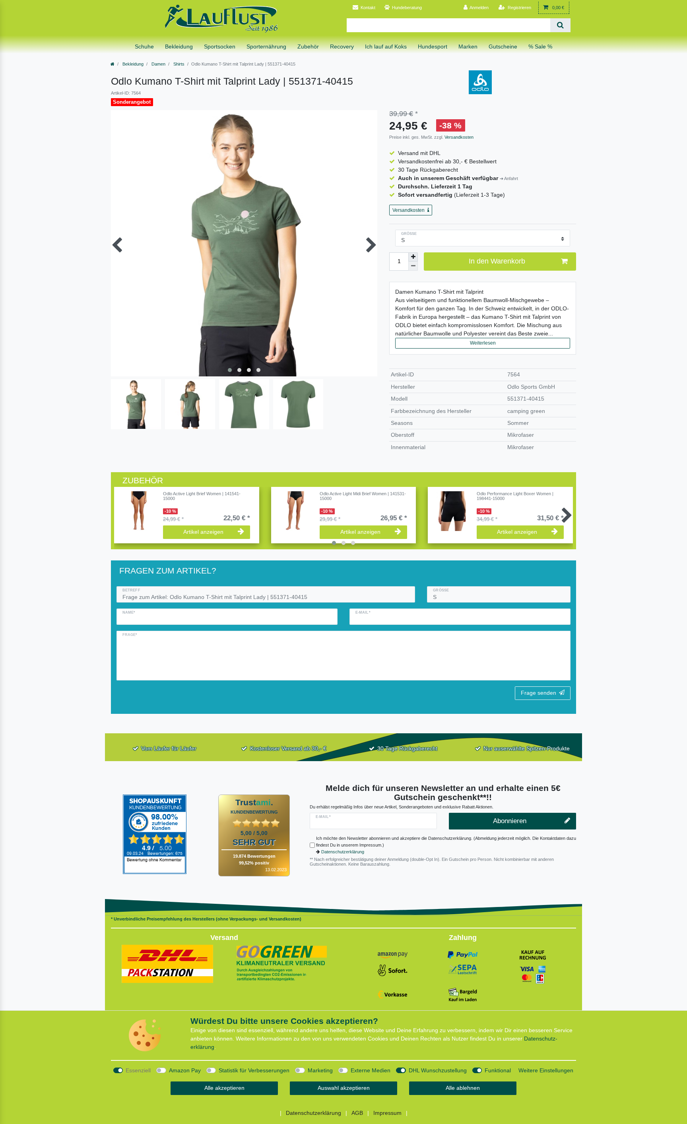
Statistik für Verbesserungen (254, 1070)
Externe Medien (370, 1070)
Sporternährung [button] (266, 46)
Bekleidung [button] (179, 46)
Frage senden (538, 693)
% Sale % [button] (540, 46)
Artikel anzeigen (203, 532)
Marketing (320, 1070)
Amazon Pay (185, 1070)
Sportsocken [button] (219, 46)
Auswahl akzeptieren (344, 1088)
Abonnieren (509, 821)
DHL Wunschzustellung (438, 1070)
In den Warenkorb (497, 261)
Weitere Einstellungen (545, 1070)
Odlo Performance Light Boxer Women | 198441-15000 (515, 496)
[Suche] (560, 25)
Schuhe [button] (144, 46)
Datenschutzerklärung (342, 851)
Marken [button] (467, 46)
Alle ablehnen (463, 1088)
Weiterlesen (483, 343)
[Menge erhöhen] (413, 257)
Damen (157, 64)
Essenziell (138, 1070)
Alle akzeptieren (224, 1088)
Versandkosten (458, 137)
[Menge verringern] (413, 266)
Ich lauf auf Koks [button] (386, 46)
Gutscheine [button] (503, 46)
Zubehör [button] (308, 46)
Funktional (498, 1070)
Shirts (178, 64)
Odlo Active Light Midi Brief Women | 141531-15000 (363, 496)
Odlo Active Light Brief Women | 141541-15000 (202, 496)
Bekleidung (132, 64)
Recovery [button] (342, 46)
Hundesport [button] (432, 46)
